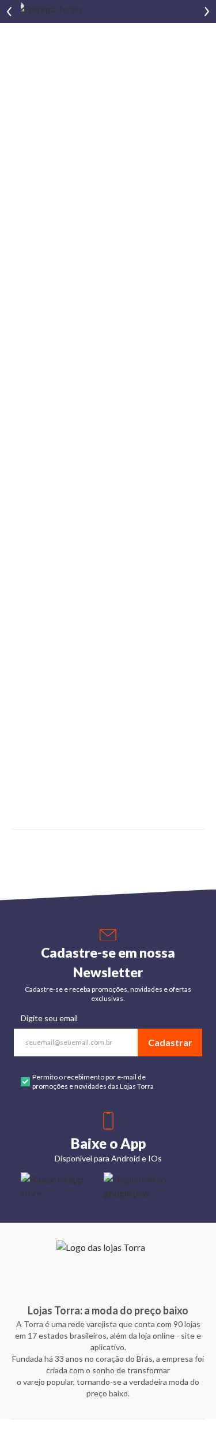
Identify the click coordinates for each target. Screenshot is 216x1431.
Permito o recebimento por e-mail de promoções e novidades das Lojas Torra (93, 1081)
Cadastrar (170, 1042)
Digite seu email (49, 1018)
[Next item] (206, 11)
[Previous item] (9, 11)
